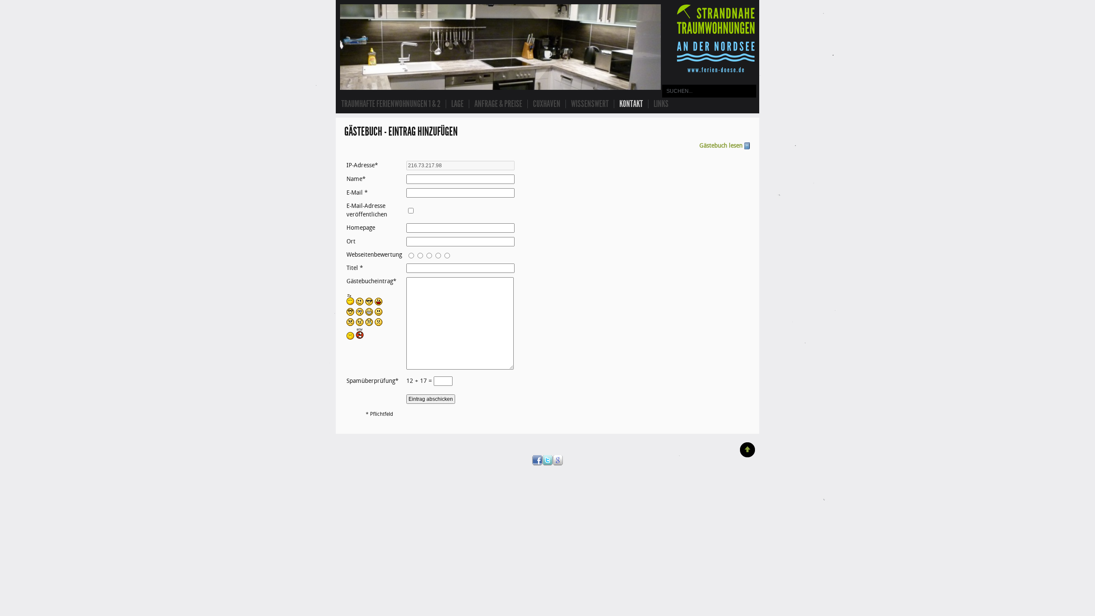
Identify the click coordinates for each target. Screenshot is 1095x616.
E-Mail (354, 193)
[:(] (378, 324)
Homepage (360, 228)
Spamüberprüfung (370, 381)
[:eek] (360, 314)
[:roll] (350, 314)
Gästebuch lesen (721, 145)
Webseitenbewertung (374, 255)
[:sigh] (350, 324)
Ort (350, 241)
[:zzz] (350, 303)
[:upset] (360, 338)
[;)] (360, 303)
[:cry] (369, 324)
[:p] (378, 303)
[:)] (378, 314)
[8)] (369, 303)
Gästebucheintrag (369, 281)
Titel (352, 268)
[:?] (360, 324)
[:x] (350, 338)
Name (354, 179)
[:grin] (369, 314)
